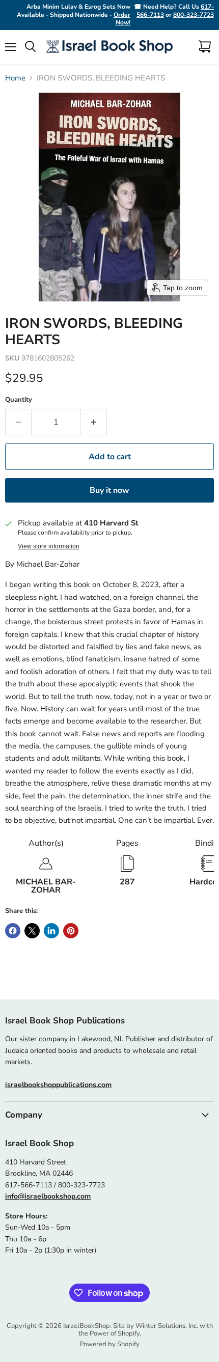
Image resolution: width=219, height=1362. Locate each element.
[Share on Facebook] (12, 930)
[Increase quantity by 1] (94, 422)
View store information (48, 546)
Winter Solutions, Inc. (166, 1325)
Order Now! (122, 19)
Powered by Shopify (109, 1344)
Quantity (18, 400)
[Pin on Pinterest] (70, 930)
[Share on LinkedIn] (51, 930)
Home (15, 78)
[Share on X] (32, 930)
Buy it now (109, 490)
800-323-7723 (193, 15)
